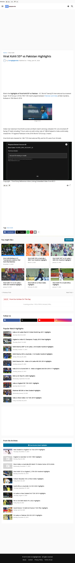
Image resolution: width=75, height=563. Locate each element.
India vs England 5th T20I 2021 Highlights (26, 383)
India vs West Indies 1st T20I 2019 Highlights (27, 398)
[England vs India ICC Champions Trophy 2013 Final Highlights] (7, 341)
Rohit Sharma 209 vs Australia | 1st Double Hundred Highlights (32, 354)
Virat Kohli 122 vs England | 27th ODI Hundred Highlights (31, 471)
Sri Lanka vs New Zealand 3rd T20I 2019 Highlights (29, 493)
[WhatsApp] (28, 232)
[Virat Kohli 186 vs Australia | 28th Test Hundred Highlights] (37, 250)
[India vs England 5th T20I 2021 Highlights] (7, 385)
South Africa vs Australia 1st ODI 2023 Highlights (28, 486)
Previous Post (7, 292)
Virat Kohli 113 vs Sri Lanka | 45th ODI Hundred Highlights (12, 283)
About (24, 560)
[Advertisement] (37, 24)
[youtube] (46, 320)
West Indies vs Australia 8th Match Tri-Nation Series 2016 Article (33, 464)
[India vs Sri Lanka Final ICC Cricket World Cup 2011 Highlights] (7, 334)
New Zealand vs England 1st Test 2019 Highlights (29, 449)
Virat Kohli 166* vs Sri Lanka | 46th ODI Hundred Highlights (62, 259)
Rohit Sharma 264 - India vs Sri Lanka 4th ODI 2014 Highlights (32, 361)
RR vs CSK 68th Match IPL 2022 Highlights (26, 501)
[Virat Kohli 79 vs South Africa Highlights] (62, 274)
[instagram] (63, 320)
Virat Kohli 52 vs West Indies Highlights (37, 283)
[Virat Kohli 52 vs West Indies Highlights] (37, 274)
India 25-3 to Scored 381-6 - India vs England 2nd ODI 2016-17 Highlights (36, 368)
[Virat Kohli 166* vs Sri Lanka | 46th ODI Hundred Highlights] (62, 250)
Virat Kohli (11, 53)
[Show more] (38, 232)
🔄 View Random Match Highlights (37, 445)
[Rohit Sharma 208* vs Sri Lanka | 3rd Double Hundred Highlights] (7, 348)
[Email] (35, 232)
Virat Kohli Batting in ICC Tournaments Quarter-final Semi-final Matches (11, 260)
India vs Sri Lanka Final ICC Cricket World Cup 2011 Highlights (32, 332)
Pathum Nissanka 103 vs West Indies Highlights (28, 479)
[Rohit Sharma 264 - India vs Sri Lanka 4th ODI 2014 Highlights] (7, 363)
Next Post (69, 292)
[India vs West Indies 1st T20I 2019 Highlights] (7, 399)
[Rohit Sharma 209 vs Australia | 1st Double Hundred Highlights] (7, 356)
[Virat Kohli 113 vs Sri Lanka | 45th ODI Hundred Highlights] (12, 274)
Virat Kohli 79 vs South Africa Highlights (62, 283)
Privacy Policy (39, 560)
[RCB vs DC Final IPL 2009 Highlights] (7, 378)
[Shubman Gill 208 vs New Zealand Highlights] (7, 392)
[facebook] (11, 320)
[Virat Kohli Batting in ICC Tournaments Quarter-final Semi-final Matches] (12, 250)
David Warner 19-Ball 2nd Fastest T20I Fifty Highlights (30, 508)
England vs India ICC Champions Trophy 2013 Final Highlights (32, 339)
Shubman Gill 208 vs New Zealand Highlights (26, 390)
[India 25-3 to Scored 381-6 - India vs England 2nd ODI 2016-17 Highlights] (7, 370)
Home (5, 53)
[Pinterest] (31, 232)
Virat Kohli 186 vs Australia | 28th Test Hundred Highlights (37, 259)
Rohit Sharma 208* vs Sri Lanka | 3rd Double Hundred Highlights (33, 347)
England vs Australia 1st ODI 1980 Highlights (27, 457)
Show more (69, 240)
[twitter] (28, 320)
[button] (2, 6)
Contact (30, 560)
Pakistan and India (51, 96)
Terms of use (48, 560)
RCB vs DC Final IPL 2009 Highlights (24, 376)
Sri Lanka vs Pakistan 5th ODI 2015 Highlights (27, 515)
